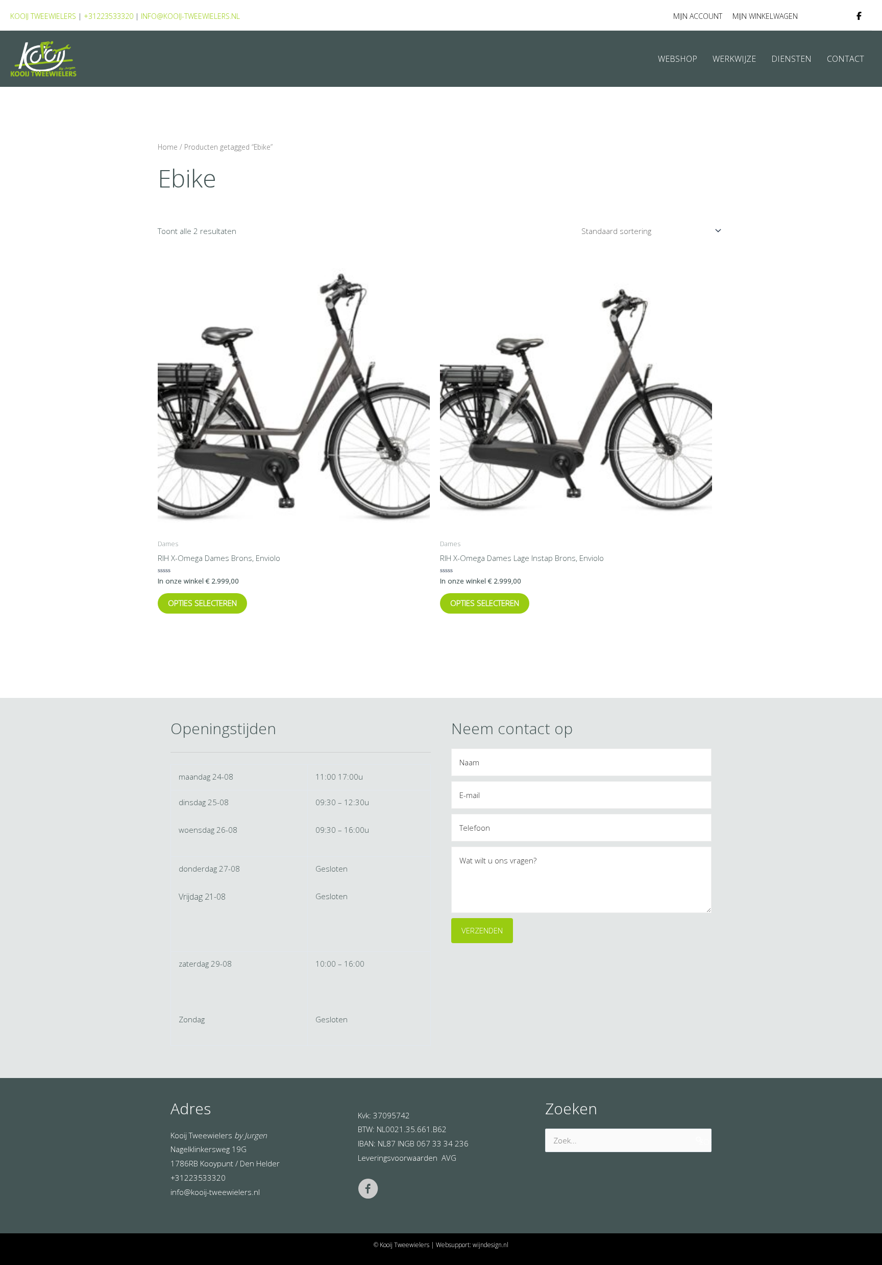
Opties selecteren (202, 603)
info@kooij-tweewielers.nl (190, 16)
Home (168, 147)
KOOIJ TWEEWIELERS (43, 16)
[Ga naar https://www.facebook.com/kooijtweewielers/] (368, 1190)
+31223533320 (108, 16)
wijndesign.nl (490, 1244)
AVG (449, 1158)
